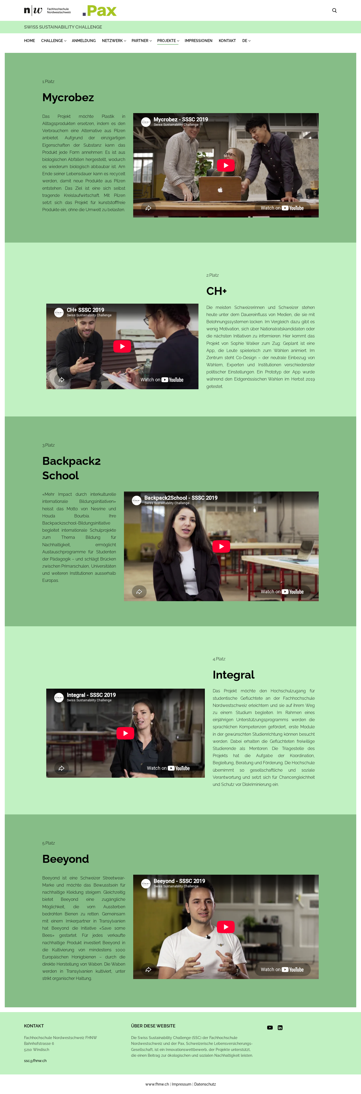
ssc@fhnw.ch (35, 1061)
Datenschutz (205, 1084)
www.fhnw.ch (157, 1084)
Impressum (181, 1084)
